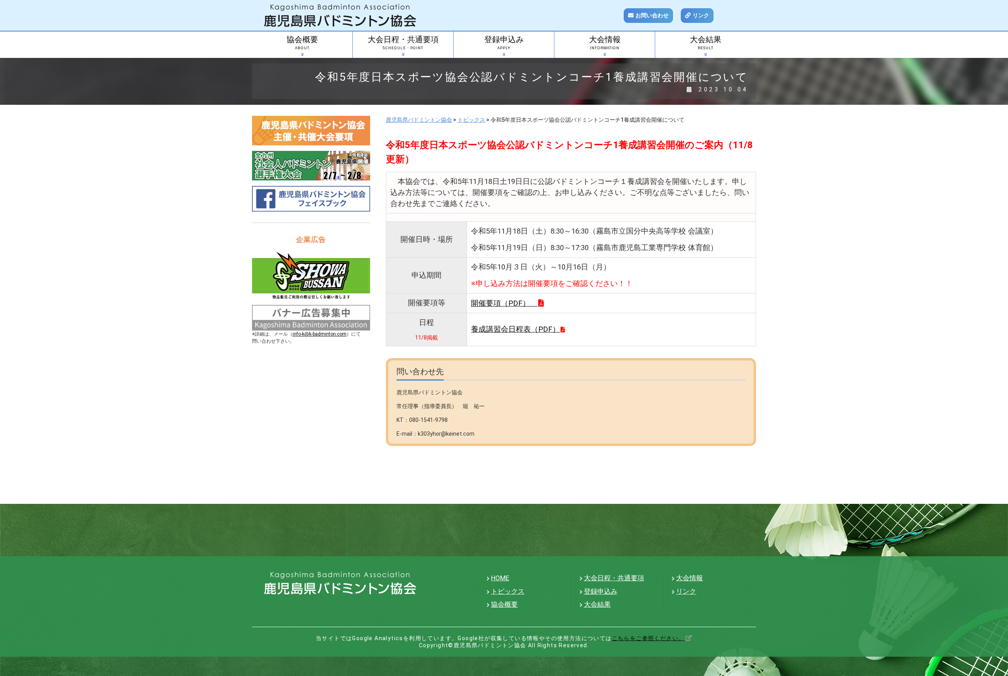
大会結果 (705, 42)
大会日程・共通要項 (403, 42)
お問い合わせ (652, 15)
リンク (701, 15)
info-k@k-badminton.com (319, 334)
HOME (500, 578)
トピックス (507, 591)
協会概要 (302, 42)
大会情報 (605, 42)
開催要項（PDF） (504, 303)
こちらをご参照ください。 (648, 638)
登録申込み (504, 42)
